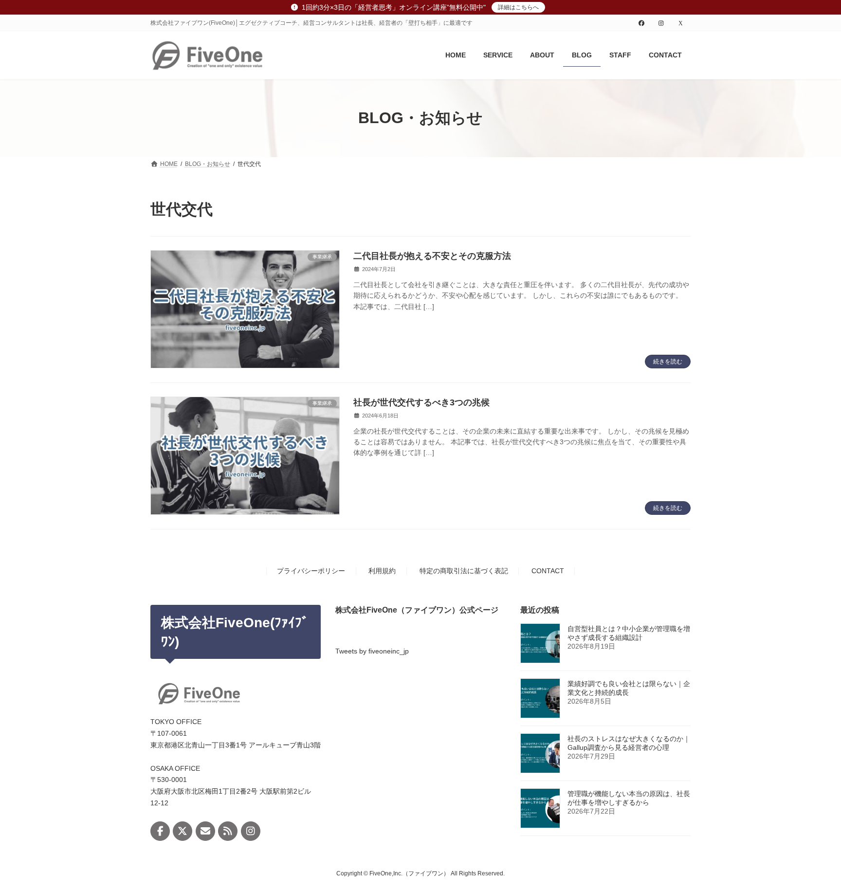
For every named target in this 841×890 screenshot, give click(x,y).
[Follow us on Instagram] (250, 831)
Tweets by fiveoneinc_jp (372, 650)
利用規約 (382, 571)
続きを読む (667, 361)
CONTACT (547, 571)
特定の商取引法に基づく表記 (464, 571)
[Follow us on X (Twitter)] (182, 831)
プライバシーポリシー (311, 571)
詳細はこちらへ (518, 7)
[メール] (205, 831)
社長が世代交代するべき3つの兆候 (421, 402)
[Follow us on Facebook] (160, 831)
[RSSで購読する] (228, 831)
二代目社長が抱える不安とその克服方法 (432, 256)
